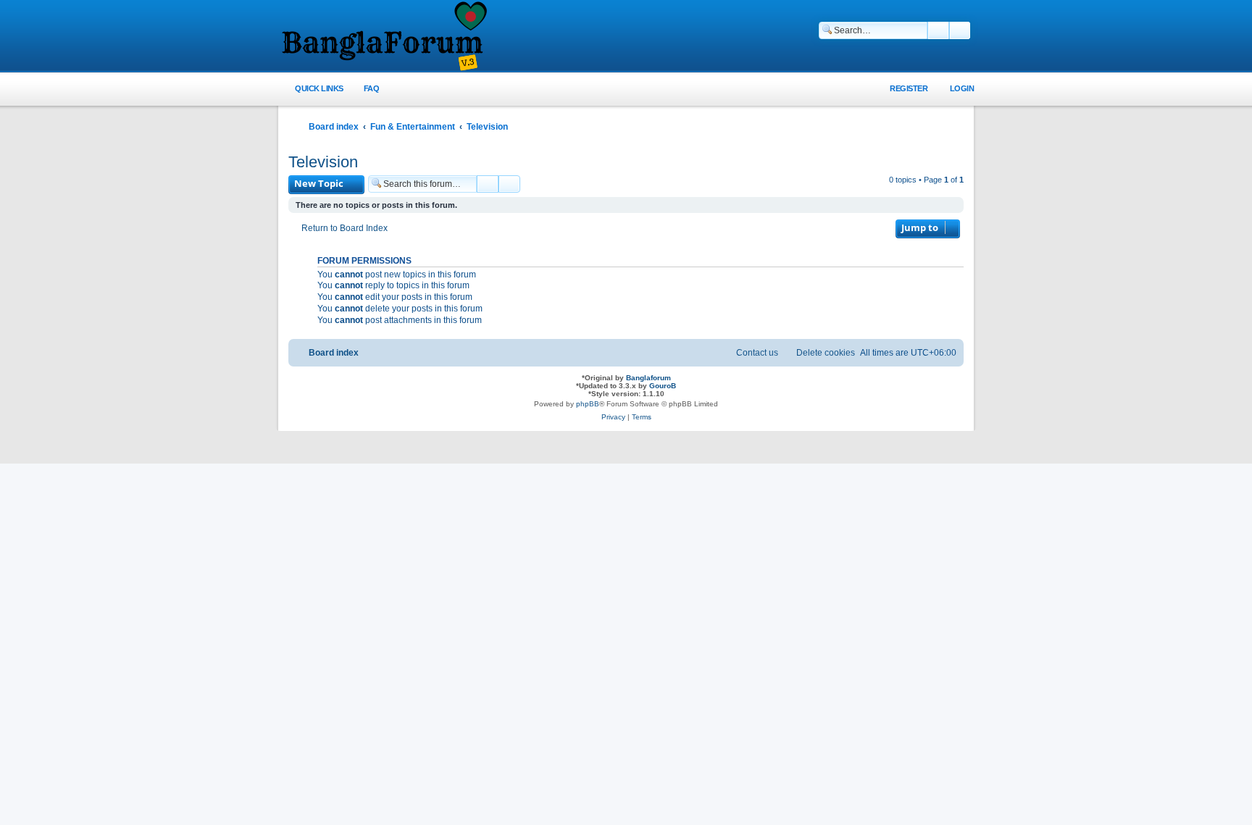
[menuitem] (363, 89)
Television (323, 162)
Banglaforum (648, 378)
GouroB (662, 386)
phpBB (587, 404)
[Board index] (383, 37)
